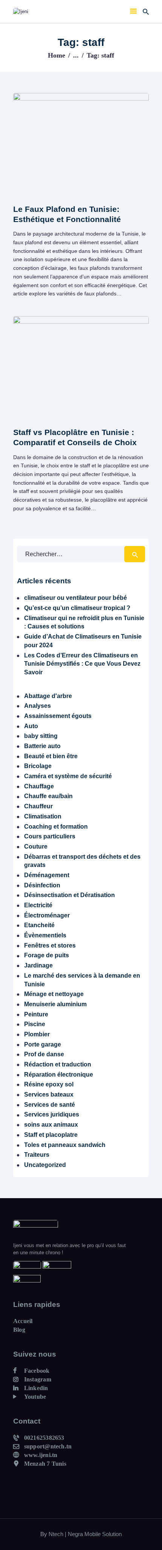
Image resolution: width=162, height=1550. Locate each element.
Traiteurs (36, 1154)
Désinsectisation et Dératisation (69, 895)
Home (56, 55)
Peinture (36, 1014)
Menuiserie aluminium (55, 1004)
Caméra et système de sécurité (68, 776)
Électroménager (47, 915)
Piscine (34, 1024)
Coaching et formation (56, 826)
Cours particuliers (49, 836)
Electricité (38, 905)
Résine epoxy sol (48, 1084)
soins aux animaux (51, 1124)
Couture (35, 846)
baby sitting (41, 736)
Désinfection (42, 885)
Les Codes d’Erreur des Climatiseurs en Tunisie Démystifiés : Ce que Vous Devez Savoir (82, 663)
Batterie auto (42, 746)
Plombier (37, 1034)
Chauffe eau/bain (48, 796)
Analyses (37, 706)
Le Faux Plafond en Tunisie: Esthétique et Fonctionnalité (67, 214)
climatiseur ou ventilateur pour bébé (75, 598)
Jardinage (38, 965)
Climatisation (42, 816)
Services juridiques (51, 1114)
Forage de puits (46, 955)
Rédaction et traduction (57, 1064)
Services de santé (49, 1104)
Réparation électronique (58, 1074)
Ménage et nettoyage (54, 994)
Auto (31, 726)
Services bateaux (48, 1094)
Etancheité (39, 925)
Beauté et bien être (51, 756)
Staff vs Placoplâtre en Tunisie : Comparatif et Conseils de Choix (75, 437)
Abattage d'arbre (48, 696)
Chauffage (39, 786)
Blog (19, 1329)
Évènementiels (45, 935)
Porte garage (42, 1044)
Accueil (23, 1321)
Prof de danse (44, 1054)
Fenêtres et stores (50, 945)
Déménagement (46, 875)
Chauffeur (38, 806)
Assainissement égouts (58, 716)
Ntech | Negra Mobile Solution (85, 1534)
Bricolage (38, 766)
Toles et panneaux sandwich (64, 1145)
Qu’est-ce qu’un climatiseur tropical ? (77, 608)
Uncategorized (45, 1165)
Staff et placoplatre (51, 1135)
